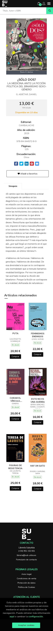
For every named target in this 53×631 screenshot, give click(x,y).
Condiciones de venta (26, 578)
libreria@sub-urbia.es (26, 555)
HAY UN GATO (37, 465)
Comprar (15, 356)
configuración (35, 616)
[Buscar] (49, 10)
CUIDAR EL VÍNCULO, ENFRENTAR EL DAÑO (15, 399)
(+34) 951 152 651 (26, 551)
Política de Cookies (26, 587)
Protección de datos (26, 583)
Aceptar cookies (26, 625)
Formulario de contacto (26, 559)
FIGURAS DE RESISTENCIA (15, 467)
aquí (12, 616)
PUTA (15, 333)
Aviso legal (26, 574)
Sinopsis (13, 186)
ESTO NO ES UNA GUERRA (38, 400)
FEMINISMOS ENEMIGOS (37, 335)
